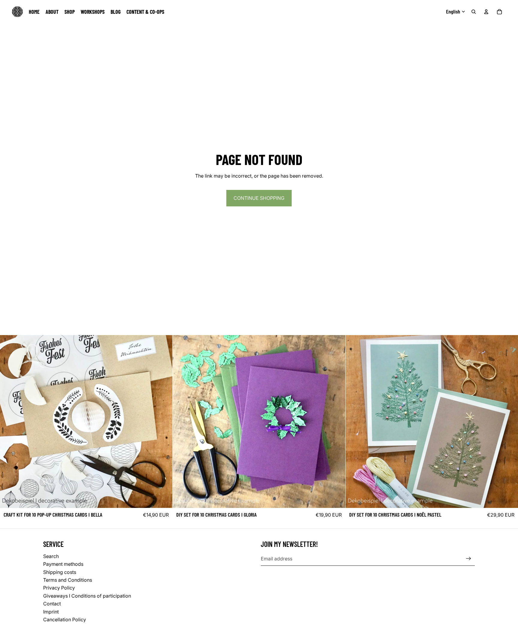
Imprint (51, 611)
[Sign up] (468, 558)
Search (51, 556)
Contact (52, 604)
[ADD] (163, 498)
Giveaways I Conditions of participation (87, 595)
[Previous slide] (9, 421)
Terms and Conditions (67, 580)
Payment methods (63, 564)
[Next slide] (163, 421)
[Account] (486, 11)
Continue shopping (259, 198)
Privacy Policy (59, 588)
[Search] (473, 11)
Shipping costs (59, 572)
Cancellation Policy (64, 619)
